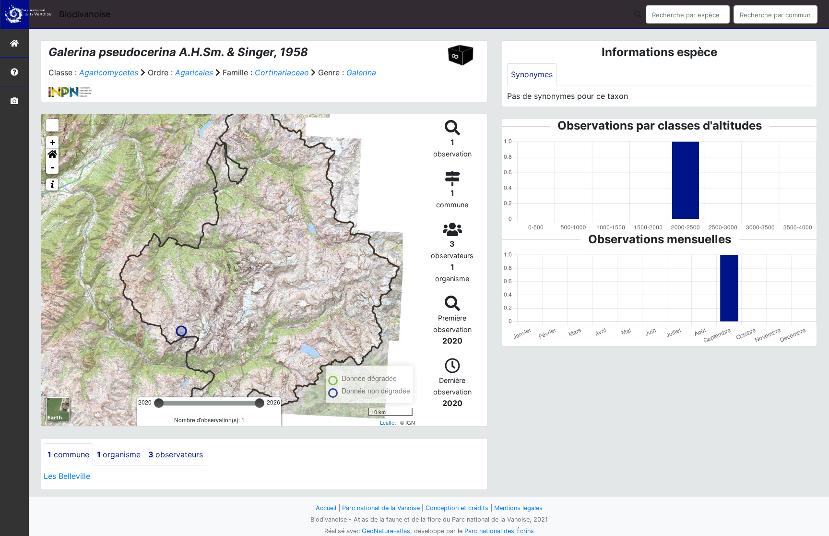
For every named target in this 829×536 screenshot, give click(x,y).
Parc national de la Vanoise (381, 508)
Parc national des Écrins (499, 531)
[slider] (159, 403)
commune (68, 454)
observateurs (175, 454)
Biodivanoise (84, 14)
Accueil (326, 508)
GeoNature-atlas (386, 531)
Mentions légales (518, 508)
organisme (119, 454)
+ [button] (52, 142)
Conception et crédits (457, 508)
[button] (52, 155)
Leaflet (388, 422)
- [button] (52, 167)
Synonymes (532, 74)
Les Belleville (67, 476)
